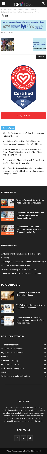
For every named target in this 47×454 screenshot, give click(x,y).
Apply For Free (23, 115)
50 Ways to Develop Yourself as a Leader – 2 (20, 269)
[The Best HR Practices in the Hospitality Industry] (7, 295)
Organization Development (12, 352)
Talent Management (10, 345)
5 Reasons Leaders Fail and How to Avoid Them (21, 273)
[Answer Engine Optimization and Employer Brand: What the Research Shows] (7, 216)
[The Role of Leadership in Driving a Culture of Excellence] (7, 308)
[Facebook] (17, 438)
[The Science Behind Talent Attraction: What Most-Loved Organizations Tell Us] (7, 230)
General (4, 356)
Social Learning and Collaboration (15, 376)
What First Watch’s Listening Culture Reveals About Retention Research (23, 134)
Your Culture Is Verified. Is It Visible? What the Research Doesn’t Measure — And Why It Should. (22, 142)
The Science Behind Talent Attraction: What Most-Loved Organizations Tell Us (28, 229)
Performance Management (12, 368)
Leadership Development (12, 348)
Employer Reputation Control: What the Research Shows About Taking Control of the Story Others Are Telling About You (23, 152)
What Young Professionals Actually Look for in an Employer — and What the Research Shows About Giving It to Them (23, 171)
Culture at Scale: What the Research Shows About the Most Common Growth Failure (23, 161)
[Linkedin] (23, 438)
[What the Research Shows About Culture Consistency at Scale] (7, 203)
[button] (43, 3)
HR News (5, 372)
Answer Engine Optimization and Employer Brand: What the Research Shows (30, 215)
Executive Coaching (9, 360)
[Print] (23, 30)
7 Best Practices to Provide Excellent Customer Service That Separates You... (30, 320)
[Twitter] (30, 438)
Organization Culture (10, 364)
